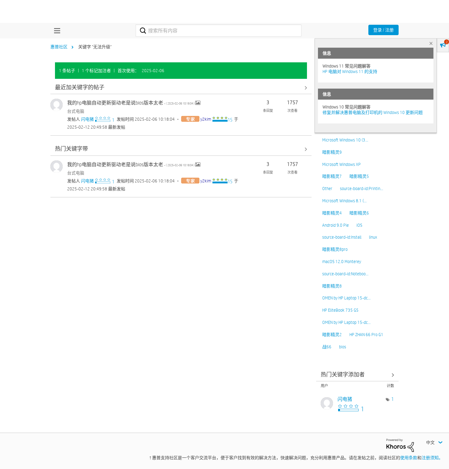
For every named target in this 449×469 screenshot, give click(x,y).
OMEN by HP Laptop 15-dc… (346, 298)
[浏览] (55, 30)
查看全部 (181, 87)
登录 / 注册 (383, 30)
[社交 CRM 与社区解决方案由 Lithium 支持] (400, 445)
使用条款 (408, 457)
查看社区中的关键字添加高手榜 (357, 374)
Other (327, 188)
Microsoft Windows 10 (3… (345, 140)
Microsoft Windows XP (341, 164)
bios (342, 347)
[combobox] (218, 30)
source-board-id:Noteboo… (345, 274)
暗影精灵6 (359, 213)
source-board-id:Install (341, 237)
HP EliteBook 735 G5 (340, 310)
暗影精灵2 (332, 334)
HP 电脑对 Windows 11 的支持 (350, 71)
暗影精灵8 (332, 286)
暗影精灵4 (332, 213)
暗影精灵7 (332, 176)
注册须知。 (432, 457)
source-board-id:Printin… (361, 188)
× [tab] (431, 43)
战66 (326, 347)
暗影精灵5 (359, 176)
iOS (359, 225)
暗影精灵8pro (335, 249)
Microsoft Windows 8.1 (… (344, 200)
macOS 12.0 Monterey (341, 261)
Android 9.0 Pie (335, 225)
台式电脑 (75, 111)
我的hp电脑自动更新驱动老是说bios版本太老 (131, 103)
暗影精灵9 (332, 152)
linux (373, 237)
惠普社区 (59, 46)
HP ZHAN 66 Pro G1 (366, 334)
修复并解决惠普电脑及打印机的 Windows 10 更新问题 (373, 112)
